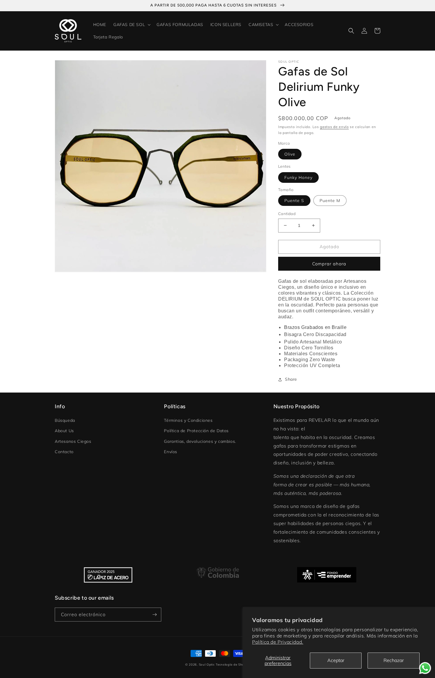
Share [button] (291, 379)
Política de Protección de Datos (196, 430)
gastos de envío (334, 127)
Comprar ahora (329, 264)
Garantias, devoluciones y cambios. (200, 441)
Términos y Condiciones (188, 420)
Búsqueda (65, 420)
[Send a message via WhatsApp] (425, 668)
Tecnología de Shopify (233, 664)
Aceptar (335, 660)
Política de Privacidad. (277, 642)
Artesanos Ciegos (73, 441)
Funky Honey (298, 177)
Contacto (64, 451)
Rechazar (394, 660)
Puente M (330, 200)
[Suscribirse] (154, 615)
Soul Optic (207, 664)
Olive (289, 154)
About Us (64, 430)
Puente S (294, 200)
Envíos (170, 451)
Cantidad (287, 213)
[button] (131, 24)
